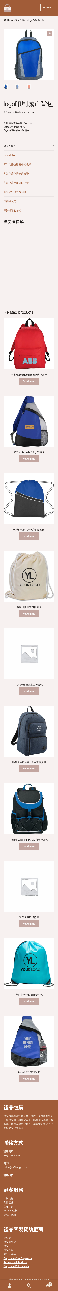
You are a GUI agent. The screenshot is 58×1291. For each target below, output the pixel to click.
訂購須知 (8, 1198)
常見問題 (8, 1206)
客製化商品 (10, 1254)
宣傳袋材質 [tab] (10, 201)
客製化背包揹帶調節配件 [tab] (17, 173)
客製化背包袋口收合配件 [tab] (17, 182)
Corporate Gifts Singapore (18, 1258)
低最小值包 (15, 130)
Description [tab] (10, 155)
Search (29, 1285)
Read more (29, 381)
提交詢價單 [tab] (10, 146)
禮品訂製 (8, 1250)
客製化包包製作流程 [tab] (15, 192)
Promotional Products (15, 1262)
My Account (9, 1285)
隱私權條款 (10, 1214)
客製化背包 (20, 20)
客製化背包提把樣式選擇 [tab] (17, 164)
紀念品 (7, 1238)
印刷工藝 (8, 1202)
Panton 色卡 (10, 1210)
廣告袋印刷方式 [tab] (12, 210)
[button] (49, 33)
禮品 (6, 1246)
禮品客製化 (10, 1242)
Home (10, 20)
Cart (45, 1283)
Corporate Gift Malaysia (16, 1266)
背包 (27, 130)
